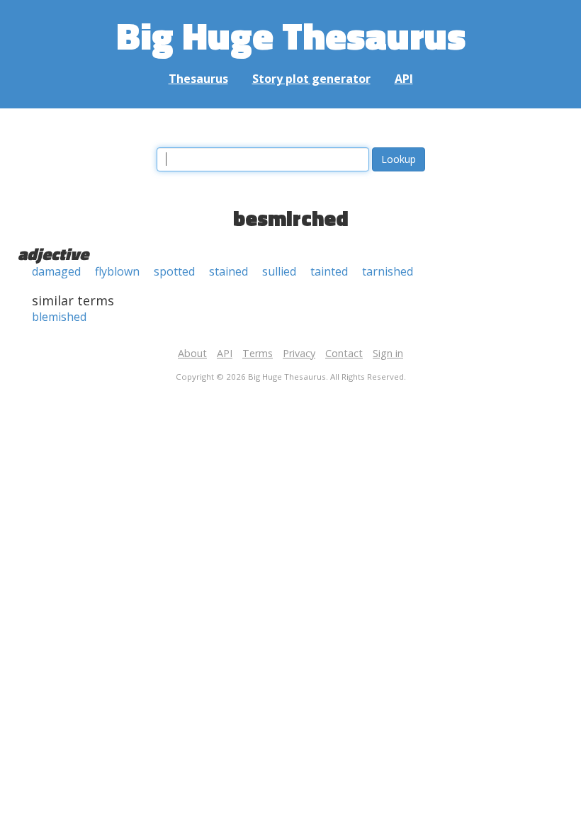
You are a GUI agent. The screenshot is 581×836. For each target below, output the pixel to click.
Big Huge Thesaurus (291, 35)
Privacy (299, 353)
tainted (329, 271)
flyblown (117, 271)
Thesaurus (198, 78)
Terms (257, 353)
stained (228, 271)
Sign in (388, 353)
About (192, 353)
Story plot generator (311, 78)
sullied (279, 271)
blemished (59, 316)
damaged (56, 271)
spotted (174, 271)
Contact (344, 353)
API (404, 78)
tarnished (387, 271)
